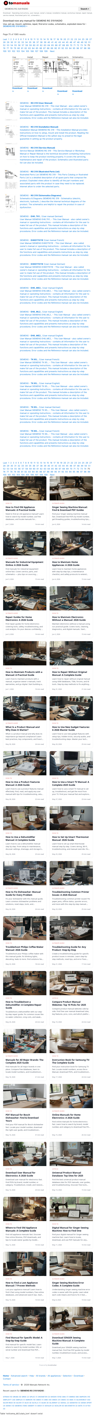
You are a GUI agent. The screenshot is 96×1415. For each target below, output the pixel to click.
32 (19, 42)
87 (44, 48)
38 (41, 42)
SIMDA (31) (56, 1400)
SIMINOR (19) (31, 1400)
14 (44, 39)
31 (15, 42)
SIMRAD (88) (74, 1397)
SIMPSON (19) (84, 1397)
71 (75, 45)
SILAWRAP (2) (54, 1403)
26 (87, 39)
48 (78, 42)
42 (56, 42)
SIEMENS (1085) (21, 1406)
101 (9, 51)
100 (4, 51)
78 (11, 48)
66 (56, 45)
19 (61, 39)
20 (65, 39)
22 (72, 39)
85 (37, 48)
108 (41, 51)
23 (75, 39)
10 (31, 39)
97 (81, 48)
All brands (41, 1376)
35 (30, 42)
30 (11, 42)
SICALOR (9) (59, 1406)
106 (32, 51)
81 (22, 48)
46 (71, 42)
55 (15, 45)
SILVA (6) (28, 1403)
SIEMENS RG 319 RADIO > (15, 26)
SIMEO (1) (40, 1400)
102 (13, 51)
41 (52, 42)
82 (25, 48)
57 (23, 45)
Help (32, 1376)
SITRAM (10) (7, 1397)
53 (8, 45)
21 (68, 39)
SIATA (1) (81, 1406)
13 (41, 39)
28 (4, 42)
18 (58, 39)
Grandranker (52, 1365)
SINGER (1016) (56, 1397)
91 (59, 48)
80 (18, 48)
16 (51, 39)
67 (60, 45)
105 (27, 51)
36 (34, 42)
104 (22, 51)
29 (8, 42)
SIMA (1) (72, 1400)
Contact (7, 1378)
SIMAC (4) (65, 1400)
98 (85, 48)
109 (46, 51)
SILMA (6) (45, 1403)
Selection (67, 1376)
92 (63, 48)
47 (74, 42)
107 (36, 51)
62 (41, 45)
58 (26, 45)
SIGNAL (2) (64, 1403)
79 (15, 48)
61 (38, 45)
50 (85, 42)
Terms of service (11, 1384)
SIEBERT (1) (32, 1406)
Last (5, 39)
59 (30, 45)
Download (78, 1376)
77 (8, 48)
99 (89, 48)
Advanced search (19, 1376)
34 (26, 42)
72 (78, 45)
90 (55, 48)
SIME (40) (48, 1400)
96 (77, 48)
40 (49, 42)
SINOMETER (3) (44, 1397)
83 (29, 48)
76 (4, 48)
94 (70, 48)
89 (52, 48)
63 (45, 45)
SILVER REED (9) (9, 1403)
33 (22, 42)
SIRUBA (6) (17, 1397)
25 (83, 39)
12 (38, 39)
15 (48, 39)
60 (34, 45)
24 (79, 39)
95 (74, 48)
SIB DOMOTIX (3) (71, 1406)
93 (66, 48)
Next (52, 51)
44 (63, 42)
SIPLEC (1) (34, 1397)
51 (89, 42)
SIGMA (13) (10, 1406)
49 (82, 42)
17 (55, 39)
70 (71, 45)
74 (85, 45)
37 (37, 42)
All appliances (54, 1376)
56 (19, 45)
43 (59, 42)
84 (33, 48)
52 (4, 45)
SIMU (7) (65, 1397)
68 (63, 45)
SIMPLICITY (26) (9, 1400)
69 (67, 45)
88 (48, 48)
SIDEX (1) (40, 1406)
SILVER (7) (20, 1403)
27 (90, 39)
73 (81, 45)
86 (41, 48)
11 (34, 39)
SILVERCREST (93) (83, 1400)
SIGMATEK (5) (75, 1403)
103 (18, 51)
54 (11, 45)
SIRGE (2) (25, 1397)
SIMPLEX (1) (20, 1400)
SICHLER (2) (49, 1406)
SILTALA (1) (36, 1403)
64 (49, 45)
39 (45, 42)
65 (52, 45)
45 (67, 42)
